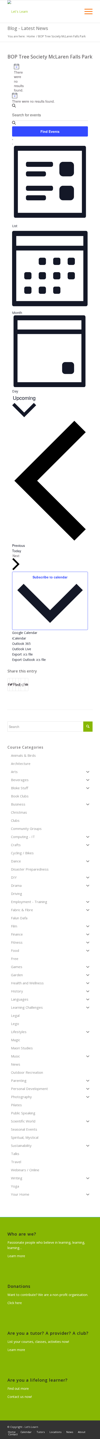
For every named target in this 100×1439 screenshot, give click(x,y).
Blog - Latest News (27, 28)
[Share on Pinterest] (14, 684)
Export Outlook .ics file (29, 659)
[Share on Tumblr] (20, 684)
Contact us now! (19, 1396)
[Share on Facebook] (8, 684)
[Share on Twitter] (11, 684)
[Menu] (86, 11)
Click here (14, 1303)
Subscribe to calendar (50, 577)
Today (16, 550)
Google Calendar (24, 632)
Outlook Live (21, 649)
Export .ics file (22, 654)
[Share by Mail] (26, 684)
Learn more (16, 1256)
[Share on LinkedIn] (17, 684)
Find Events (50, 131)
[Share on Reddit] (23, 684)
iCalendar (19, 638)
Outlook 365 (21, 643)
